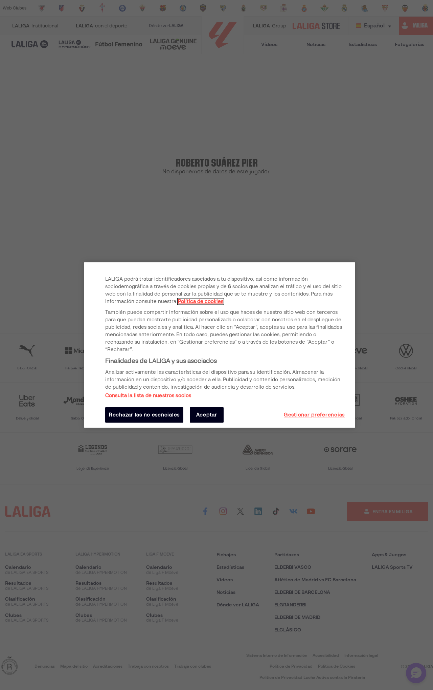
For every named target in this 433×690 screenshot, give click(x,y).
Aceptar (206, 414)
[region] (219, 345)
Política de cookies (200, 301)
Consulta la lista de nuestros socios (148, 395)
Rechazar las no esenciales (144, 414)
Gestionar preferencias (314, 414)
